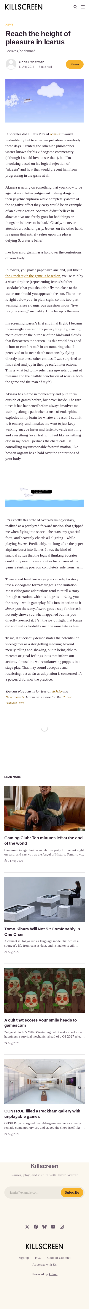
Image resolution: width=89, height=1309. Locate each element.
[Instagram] (62, 1227)
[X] (27, 1227)
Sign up (24, 1257)
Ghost (53, 1274)
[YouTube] (53, 1227)
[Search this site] (75, 6)
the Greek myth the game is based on (32, 276)
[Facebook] (36, 1227)
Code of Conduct (58, 1257)
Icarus (55, 134)
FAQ (38, 1257)
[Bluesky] (44, 1227)
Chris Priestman (31, 62)
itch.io (57, 691)
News (9, 24)
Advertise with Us (44, 1264)
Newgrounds (14, 697)
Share (75, 64)
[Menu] (82, 6)
